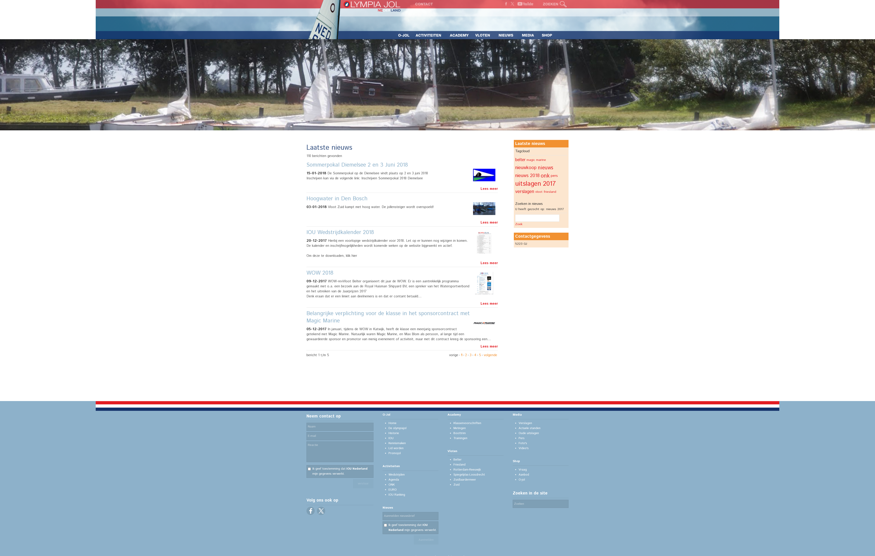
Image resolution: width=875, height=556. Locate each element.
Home (392, 423)
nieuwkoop (526, 168)
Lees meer (489, 188)
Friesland (459, 465)
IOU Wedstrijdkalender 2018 (340, 232)
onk (545, 176)
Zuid (456, 485)
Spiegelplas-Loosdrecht (469, 475)
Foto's (523, 443)
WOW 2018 (319, 273)
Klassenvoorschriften (467, 423)
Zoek (518, 224)
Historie (394, 433)
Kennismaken (397, 443)
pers (554, 175)
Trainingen (460, 438)
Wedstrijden (397, 475)
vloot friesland (545, 192)
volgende (490, 355)
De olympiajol (398, 428)
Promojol (395, 453)
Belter (457, 460)
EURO (393, 490)
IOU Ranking (397, 495)
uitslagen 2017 (535, 183)
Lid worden (396, 448)
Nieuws (388, 508)
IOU (391, 438)
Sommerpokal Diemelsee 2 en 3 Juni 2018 (357, 165)
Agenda (394, 480)
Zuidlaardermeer (464, 480)
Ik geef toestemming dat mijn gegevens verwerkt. (340, 471)
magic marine (536, 160)
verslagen (524, 191)
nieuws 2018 (527, 175)
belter (520, 160)
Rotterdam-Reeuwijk (467, 470)
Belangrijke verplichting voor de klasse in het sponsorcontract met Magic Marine (388, 317)
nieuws (545, 168)
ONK (392, 485)
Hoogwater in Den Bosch (337, 199)
